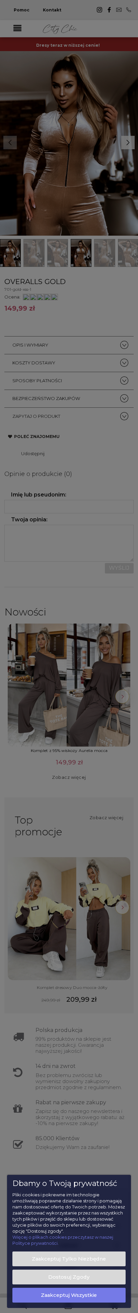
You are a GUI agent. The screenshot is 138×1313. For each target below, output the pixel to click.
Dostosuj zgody (68, 1277)
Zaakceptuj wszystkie (69, 1295)
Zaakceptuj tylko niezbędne (69, 1259)
